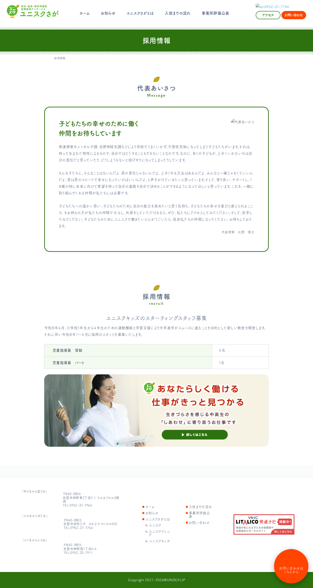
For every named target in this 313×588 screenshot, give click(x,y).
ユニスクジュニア (35, 525)
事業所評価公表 (215, 13)
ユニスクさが (33, 11)
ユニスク (29, 501)
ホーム (85, 13)
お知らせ (108, 13)
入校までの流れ (177, 13)
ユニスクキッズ (35, 550)
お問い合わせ (199, 522)
